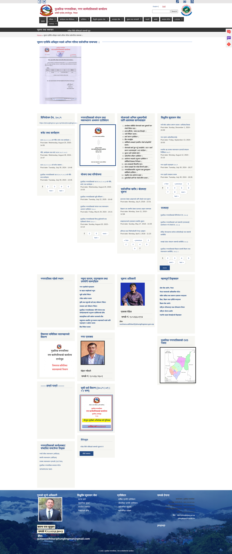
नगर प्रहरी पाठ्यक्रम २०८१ (169, 165)
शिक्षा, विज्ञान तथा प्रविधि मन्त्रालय (170, 299)
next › (51, 191)
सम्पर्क (155, 19)
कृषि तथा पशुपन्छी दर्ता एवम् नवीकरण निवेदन (93, 302)
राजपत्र (50, 24)
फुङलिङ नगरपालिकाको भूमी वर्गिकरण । (92, 197)
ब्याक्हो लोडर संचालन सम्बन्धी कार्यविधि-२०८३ (174, 242)
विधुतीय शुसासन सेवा (98, 19)
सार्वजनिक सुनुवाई (124, 507)
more (165, 268)
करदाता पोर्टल (166, 19)
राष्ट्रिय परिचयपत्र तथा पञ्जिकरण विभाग (172, 307)
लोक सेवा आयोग (164, 288)
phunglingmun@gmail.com (186, 518)
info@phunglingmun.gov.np (186, 515)
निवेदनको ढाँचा (83, 511)
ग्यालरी (147, 19)
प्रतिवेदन (82, 19)
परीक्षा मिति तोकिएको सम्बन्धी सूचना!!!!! (69, 31)
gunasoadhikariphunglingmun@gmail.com (63, 538)
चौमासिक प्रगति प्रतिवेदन (128, 503)
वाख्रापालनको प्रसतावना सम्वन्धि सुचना (132, 221)
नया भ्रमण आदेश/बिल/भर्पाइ (169, 137)
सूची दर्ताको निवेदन (85, 294)
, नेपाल (171, 288)
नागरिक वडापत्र (84, 507)
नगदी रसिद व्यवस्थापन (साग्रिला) (49, 454)
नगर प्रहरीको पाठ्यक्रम (87, 287)
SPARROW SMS (46, 469)
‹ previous (138, 240)
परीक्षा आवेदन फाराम (86, 298)
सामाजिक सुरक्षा (84, 503)
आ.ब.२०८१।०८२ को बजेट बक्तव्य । (51, 165)
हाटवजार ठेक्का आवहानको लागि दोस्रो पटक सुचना (135, 199)
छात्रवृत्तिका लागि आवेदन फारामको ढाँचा (91, 316)
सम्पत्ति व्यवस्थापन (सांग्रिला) (48, 457)
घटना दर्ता (82, 499)
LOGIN (176, 19)
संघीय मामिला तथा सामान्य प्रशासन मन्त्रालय (173, 296)
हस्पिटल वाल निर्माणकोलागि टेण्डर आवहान (132, 231)
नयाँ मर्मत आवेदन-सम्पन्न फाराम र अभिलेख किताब (175, 125)
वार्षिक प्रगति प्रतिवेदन (126, 499)
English (155, 6)
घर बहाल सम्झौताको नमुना (87, 291)
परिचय (50, 19)
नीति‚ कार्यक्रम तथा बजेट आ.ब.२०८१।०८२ (53, 152)
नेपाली (164, 6)
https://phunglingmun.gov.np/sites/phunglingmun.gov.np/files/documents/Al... (69, 123)
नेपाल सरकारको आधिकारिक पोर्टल (170, 292)
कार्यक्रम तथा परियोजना (66, 19)
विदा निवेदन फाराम (85, 327)
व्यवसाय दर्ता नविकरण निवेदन (88, 306)
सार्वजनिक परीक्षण (124, 511)
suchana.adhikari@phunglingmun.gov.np (137, 324)
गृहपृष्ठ (43, 21)
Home (39, 35)
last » (61, 191)
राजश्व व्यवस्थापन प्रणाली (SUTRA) (51, 461)
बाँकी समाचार (86, 454)
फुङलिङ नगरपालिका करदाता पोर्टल (50, 465)
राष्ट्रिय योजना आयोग (166, 311)
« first (126, 240)
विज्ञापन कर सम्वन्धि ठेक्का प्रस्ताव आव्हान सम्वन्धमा (135, 209)
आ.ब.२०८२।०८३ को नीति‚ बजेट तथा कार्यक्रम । (55, 140)
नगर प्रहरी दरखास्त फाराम (169, 174)
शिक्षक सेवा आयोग (165, 303)
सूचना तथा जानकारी (132, 19)
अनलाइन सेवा (115, 19)
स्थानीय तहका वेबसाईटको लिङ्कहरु (170, 315)
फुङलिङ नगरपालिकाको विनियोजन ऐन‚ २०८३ (174, 215)
